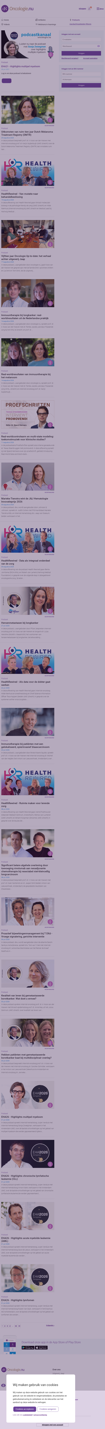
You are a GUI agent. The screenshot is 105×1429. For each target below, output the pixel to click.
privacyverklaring (40, 1415)
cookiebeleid (27, 1415)
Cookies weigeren (48, 1409)
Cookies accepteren (25, 1409)
